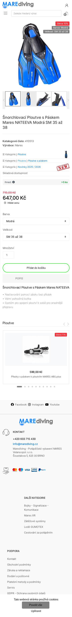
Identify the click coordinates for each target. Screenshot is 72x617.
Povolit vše (35, 605)
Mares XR (29, 515)
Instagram (38, 404)
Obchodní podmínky (19, 564)
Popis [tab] (19, 278)
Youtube (55, 404)
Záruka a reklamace (18, 570)
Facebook (21, 404)
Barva (6, 214)
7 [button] (43, 386)
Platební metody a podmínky (24, 581)
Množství (8, 248)
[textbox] (36, 13)
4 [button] (32, 386)
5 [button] (36, 386)
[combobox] (36, 13)
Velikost (8, 229)
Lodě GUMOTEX (33, 526)
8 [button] (47, 386)
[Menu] (5, 13)
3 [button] (28, 386)
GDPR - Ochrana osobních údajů (26, 593)
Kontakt (11, 558)
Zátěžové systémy (35, 521)
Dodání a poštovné (18, 576)
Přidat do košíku (36, 267)
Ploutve (22, 160)
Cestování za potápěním (38, 532)
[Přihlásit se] (66, 5)
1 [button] (19, 386)
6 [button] (39, 386)
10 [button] (54, 386)
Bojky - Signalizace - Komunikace (36, 507)
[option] (36, 55)
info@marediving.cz (25, 444)
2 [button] (25, 386)
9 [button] (50, 386)
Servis (11, 587)
